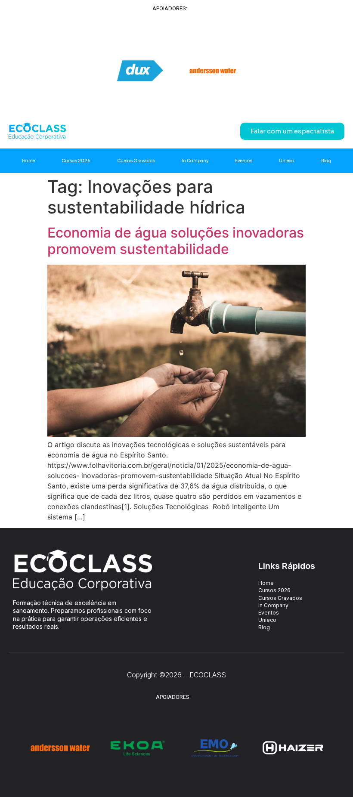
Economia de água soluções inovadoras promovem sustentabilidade (175, 240)
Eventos (243, 161)
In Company (195, 161)
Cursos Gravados (136, 161)
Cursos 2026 (76, 161)
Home (28, 161)
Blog (326, 161)
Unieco (286, 161)
